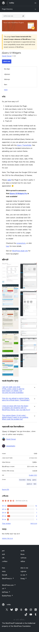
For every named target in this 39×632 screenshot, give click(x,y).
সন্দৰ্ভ (3, 551)
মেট (4, 589)
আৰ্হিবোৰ (22, 561)
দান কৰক (23, 575)
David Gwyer (7, 56)
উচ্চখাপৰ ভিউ (5, 490)
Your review (6, 523)
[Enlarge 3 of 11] (16, 310)
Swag (23, 579)
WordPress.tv (8, 579)
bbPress (6, 592)
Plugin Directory (7, 9)
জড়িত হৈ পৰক (24, 568)
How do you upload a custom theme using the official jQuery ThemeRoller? (16, 399)
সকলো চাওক (33, 523)
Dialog (29, 480)
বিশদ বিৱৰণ (7, 69)
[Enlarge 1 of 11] (16, 266)
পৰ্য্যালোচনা (7, 74)
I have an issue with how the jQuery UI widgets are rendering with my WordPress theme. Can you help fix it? (16, 408)
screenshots (21, 243)
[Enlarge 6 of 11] (34, 266)
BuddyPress (7, 596)
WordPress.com (9, 585)
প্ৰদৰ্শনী (22, 551)
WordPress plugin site (20, 251)
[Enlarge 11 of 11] (34, 355)
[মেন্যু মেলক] (36, 3)
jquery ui (29, 484)
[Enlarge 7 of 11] (34, 293)
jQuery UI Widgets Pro (18, 193)
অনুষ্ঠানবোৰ (23, 571)
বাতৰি (3, 554)
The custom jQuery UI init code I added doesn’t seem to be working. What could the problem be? (15, 417)
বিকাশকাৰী (4, 575)
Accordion (22, 480)
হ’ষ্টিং (3, 558)
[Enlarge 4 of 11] (16, 334)
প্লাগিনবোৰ (23, 558)
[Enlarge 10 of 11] (34, 341)
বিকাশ (5, 85)
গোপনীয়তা (4, 561)
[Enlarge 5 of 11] (16, 357)
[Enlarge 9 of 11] (34, 333)
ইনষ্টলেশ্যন (7, 79)
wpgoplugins (10, 446)
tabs (35, 484)
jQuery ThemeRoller (24, 145)
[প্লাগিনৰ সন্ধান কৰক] (23, 16)
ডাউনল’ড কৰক (6, 61)
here (7, 246)
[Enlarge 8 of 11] (34, 320)
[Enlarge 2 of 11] (16, 287)
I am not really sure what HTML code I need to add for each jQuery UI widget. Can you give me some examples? (13, 390)
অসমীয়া (9, 605)
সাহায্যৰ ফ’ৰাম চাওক (7, 538)
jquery (34, 480)
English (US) (33, 475)
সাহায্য (6, 90)
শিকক (3, 568)
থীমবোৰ (22, 554)
